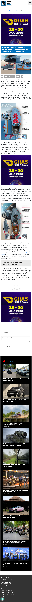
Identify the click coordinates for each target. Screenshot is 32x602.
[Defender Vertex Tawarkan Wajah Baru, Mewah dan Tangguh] (16, 435)
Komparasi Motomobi (6, 596)
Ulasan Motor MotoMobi (7, 592)
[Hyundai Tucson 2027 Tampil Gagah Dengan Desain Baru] (16, 391)
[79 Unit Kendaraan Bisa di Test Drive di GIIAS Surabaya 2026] (16, 370)
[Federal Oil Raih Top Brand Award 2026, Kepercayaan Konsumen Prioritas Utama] (16, 553)
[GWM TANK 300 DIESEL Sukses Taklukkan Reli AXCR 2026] (16, 413)
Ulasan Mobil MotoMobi (7, 590)
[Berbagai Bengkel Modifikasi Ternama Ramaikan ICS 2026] (16, 479)
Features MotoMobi (6, 588)
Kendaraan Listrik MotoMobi (8, 594)
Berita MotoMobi (5, 586)
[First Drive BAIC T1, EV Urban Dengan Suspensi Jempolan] (16, 505)
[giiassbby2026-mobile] (16, 28)
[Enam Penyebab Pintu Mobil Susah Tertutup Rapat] (16, 456)
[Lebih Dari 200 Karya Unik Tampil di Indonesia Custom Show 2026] (16, 530)
